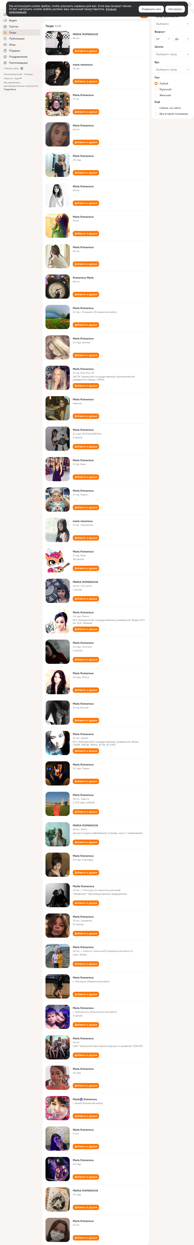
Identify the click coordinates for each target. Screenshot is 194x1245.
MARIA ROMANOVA (85, 34)
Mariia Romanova (83, 886)
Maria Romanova (83, 95)
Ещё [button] (17, 78)
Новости (8, 78)
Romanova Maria (83, 277)
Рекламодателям (13, 74)
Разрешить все (151, 9)
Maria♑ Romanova (85, 1099)
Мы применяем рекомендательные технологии (21, 86)
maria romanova (83, 64)
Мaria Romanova (83, 856)
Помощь (28, 74)
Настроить (175, 9)
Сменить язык (11, 68)
